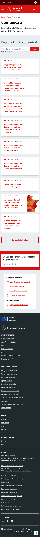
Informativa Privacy (8, 499)
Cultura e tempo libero (9, 374)
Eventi (3, 444)
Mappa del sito (6, 529)
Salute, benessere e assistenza (12, 404)
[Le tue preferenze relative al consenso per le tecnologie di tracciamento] (36, 533)
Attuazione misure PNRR (10, 509)
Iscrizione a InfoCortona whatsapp (13, 479)
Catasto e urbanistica (8, 384)
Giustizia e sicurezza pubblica (11, 394)
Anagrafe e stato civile (9, 370)
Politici (3, 352)
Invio (34, 49)
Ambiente (4, 401)
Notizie (3, 419)
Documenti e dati (7, 359)
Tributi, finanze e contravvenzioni (12, 397)
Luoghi (3, 441)
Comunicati (8, 61)
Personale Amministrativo (10, 355)
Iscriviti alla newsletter (9, 475)
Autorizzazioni (6, 407)
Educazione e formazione (10, 390)
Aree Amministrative (8, 342)
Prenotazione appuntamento (11, 485)
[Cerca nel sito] (34, 9)
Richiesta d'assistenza (9, 492)
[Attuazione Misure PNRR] (20, 319)
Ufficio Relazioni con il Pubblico (12, 465)
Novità (9, 17)
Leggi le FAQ (5, 482)
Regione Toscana (7, 2)
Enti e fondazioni (7, 348)
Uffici (3, 345)
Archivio (4, 429)
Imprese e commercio (8, 377)
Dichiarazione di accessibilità (11, 506)
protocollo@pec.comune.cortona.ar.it (18, 471)
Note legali (5, 502)
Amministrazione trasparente (11, 495)
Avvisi (3, 426)
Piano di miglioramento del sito (21, 531)
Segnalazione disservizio (9, 489)
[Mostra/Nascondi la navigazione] (2, 9)
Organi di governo (7, 338)
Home (3, 17)
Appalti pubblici (6, 380)
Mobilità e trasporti (8, 387)
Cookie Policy (25, 529)
